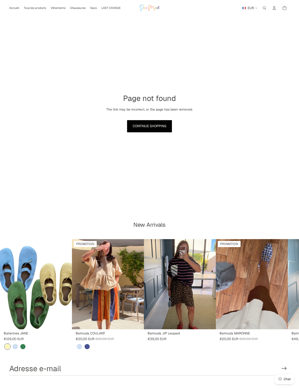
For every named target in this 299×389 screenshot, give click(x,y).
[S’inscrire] (284, 368)
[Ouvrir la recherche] (264, 8)
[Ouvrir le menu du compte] (274, 8)
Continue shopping (149, 126)
